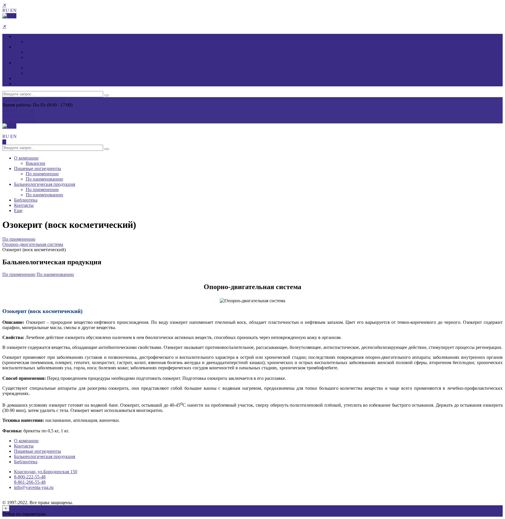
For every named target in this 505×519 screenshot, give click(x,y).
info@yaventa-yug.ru (33, 487)
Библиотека (25, 78)
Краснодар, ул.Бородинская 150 (33, 99)
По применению (42, 52)
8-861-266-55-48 (18, 115)
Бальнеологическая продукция (44, 62)
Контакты (24, 83)
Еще (18, 210)
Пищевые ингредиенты (37, 46)
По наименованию (44, 57)
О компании (26, 36)
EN (13, 10)
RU (5, 10)
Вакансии (35, 41)
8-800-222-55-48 (18, 110)
